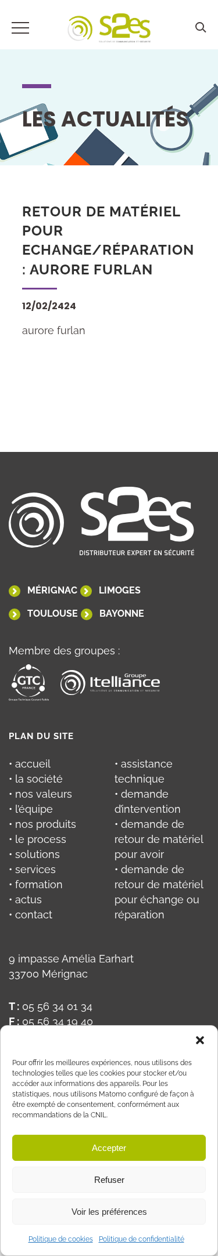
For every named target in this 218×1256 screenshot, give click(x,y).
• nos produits (42, 824)
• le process (37, 839)
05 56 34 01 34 (57, 1006)
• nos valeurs (40, 794)
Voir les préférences (109, 1212)
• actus (25, 899)
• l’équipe (31, 809)
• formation (36, 884)
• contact (30, 914)
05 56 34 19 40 (57, 1021)
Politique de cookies (60, 1239)
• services (32, 869)
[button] (200, 1040)
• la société (36, 779)
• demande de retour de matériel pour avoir (159, 839)
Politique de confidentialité (141, 1239)
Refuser (109, 1180)
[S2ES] (109, 29)
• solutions (34, 854)
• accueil (30, 764)
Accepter (109, 1148)
